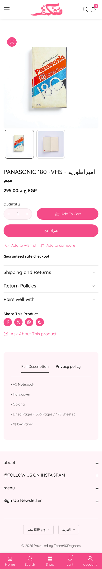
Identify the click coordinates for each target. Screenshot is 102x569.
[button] (51, 299)
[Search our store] (86, 9)
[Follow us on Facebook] (8, 322)
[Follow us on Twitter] (18, 322)
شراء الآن (51, 230)
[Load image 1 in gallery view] (19, 144)
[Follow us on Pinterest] (40, 322)
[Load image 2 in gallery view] (50, 144)
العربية (67, 529)
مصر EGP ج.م (36, 529)
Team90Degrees (67, 545)
